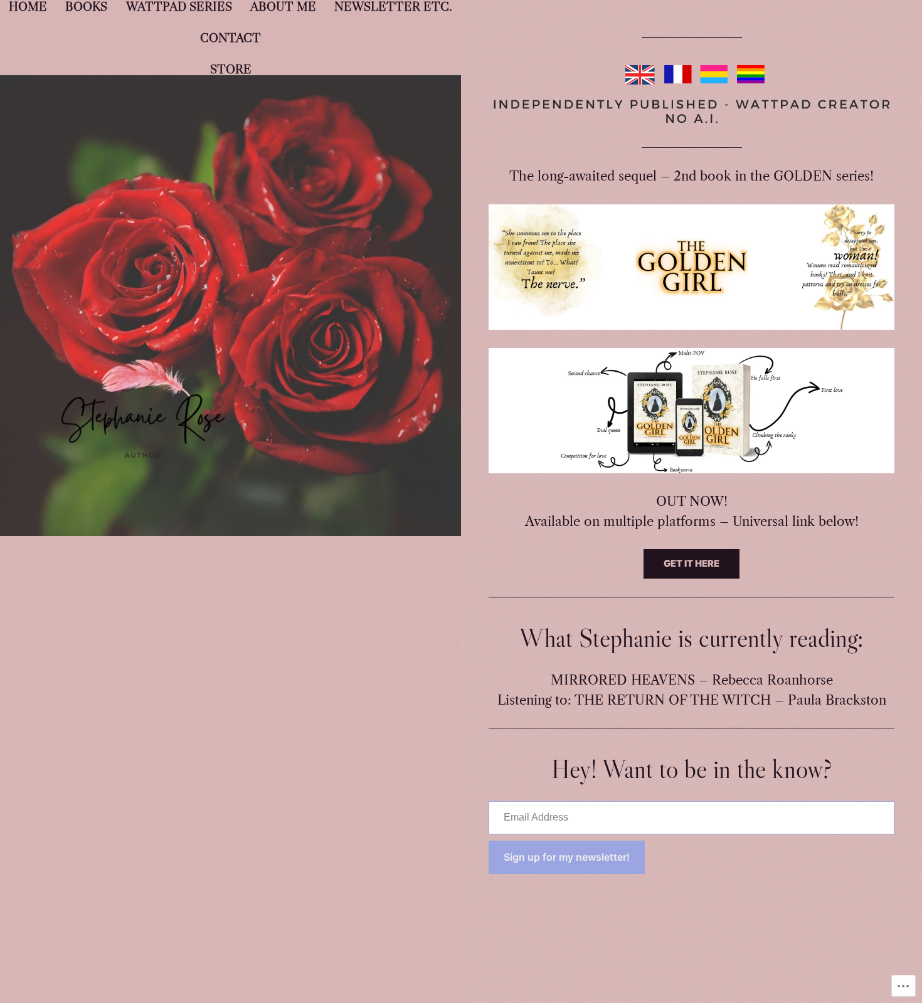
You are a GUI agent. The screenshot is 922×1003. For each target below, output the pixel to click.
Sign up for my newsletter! (567, 857)
